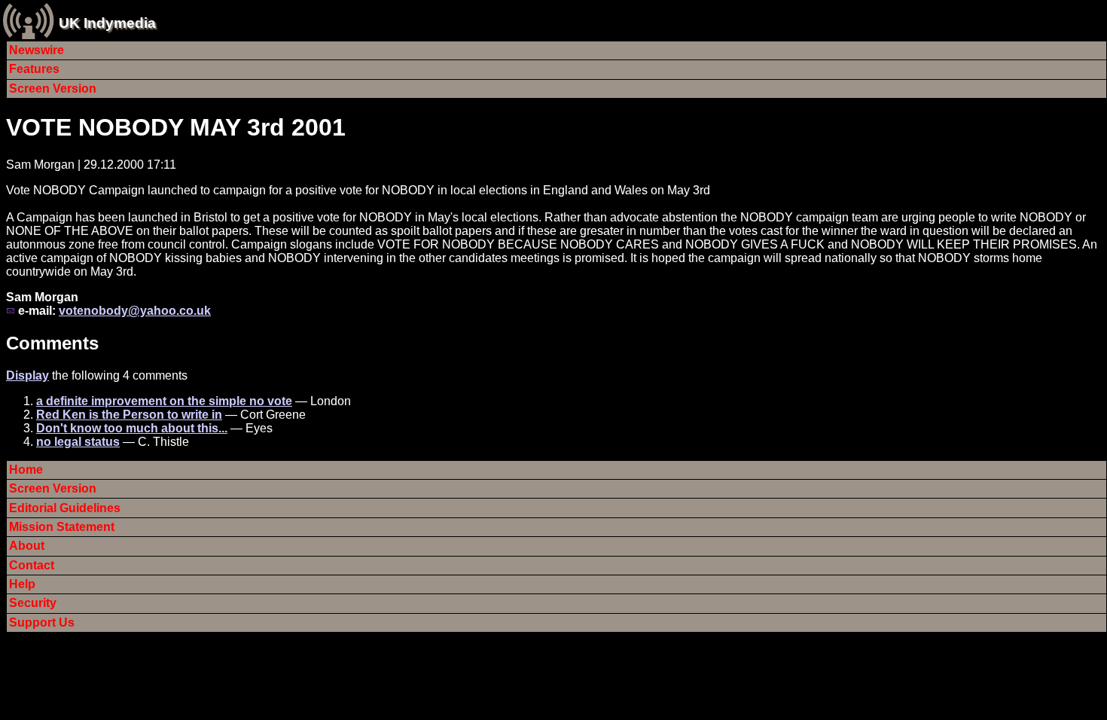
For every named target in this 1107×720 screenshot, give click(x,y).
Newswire (36, 50)
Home (26, 469)
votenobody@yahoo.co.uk (135, 310)
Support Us (42, 622)
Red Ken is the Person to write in (129, 414)
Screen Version (52, 88)
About (26, 545)
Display (27, 375)
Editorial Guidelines (64, 508)
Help (22, 584)
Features (34, 69)
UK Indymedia (107, 23)
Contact (31, 565)
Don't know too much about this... (131, 428)
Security (32, 602)
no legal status (78, 441)
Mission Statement (61, 526)
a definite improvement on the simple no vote (164, 401)
